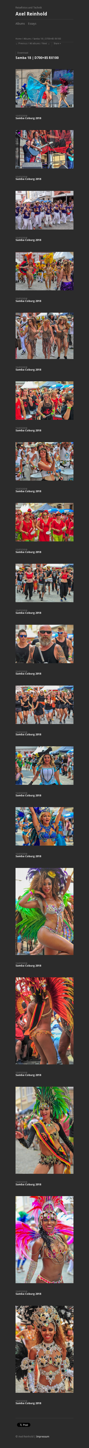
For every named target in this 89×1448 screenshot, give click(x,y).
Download (22, 52)
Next (44, 43)
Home (19, 38)
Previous (23, 43)
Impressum (42, 1436)
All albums (35, 43)
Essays (32, 23)
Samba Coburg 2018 (28, 118)
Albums (20, 23)
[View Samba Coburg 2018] (44, 89)
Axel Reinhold (31, 14)
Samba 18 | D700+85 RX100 (47, 38)
